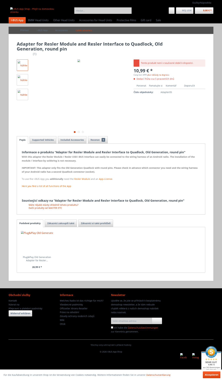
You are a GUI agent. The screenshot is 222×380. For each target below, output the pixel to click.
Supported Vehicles (43, 139)
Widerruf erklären (20, 313)
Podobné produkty (30, 223)
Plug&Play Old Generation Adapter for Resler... (37, 259)
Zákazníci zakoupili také (60, 223)
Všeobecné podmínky (71, 304)
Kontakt (13, 300)
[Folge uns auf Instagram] (195, 356)
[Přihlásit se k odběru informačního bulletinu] (157, 321)
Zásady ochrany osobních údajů (77, 316)
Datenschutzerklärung (158, 374)
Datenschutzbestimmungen (143, 327)
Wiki (62, 320)
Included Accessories (72, 139)
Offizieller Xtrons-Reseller (74, 308)
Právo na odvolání (69, 312)
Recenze (97, 139)
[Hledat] (129, 10)
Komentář (171, 85)
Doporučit (189, 85)
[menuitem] (103, 10)
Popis (22, 139)
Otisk (62, 323)
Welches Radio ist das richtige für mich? (81, 300)
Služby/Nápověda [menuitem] (202, 2)
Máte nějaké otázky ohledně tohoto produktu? (53, 204)
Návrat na (14, 304)
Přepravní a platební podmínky (25, 308)
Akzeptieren (211, 374)
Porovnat (141, 85)
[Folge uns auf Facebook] (183, 356)
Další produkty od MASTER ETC (45, 207)
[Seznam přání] (172, 10)
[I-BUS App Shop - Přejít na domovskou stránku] (34, 11)
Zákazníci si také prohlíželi (96, 223)
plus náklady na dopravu (158, 74)
